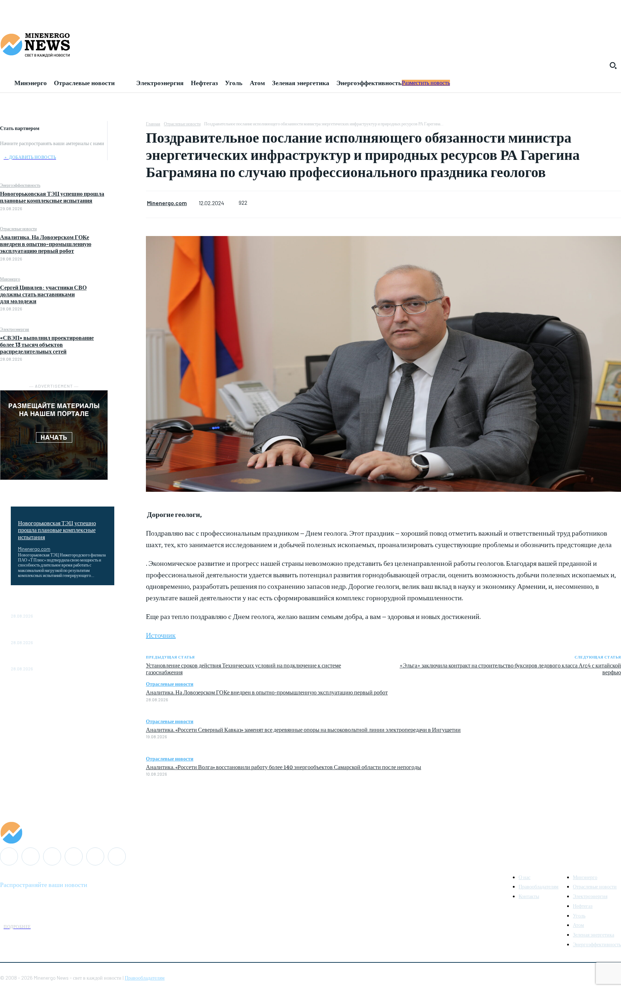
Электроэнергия (14, 329)
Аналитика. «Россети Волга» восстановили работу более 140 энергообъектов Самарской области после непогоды (283, 766)
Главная (153, 123)
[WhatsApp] (127, 179)
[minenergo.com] (310, 44)
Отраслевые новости (18, 228)
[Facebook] (127, 128)
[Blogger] (9, 856)
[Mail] (31, 856)
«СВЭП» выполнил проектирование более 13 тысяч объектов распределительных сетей (47, 344)
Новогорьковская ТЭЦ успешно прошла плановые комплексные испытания (52, 197)
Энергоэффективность (20, 185)
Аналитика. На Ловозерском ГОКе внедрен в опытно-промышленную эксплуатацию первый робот (45, 244)
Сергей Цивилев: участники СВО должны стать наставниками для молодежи (43, 294)
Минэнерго (10, 278)
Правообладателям (145, 978)
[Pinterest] (127, 162)
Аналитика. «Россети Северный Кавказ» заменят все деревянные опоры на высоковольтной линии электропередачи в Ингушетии (303, 729)
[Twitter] (127, 145)
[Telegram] (74, 856)
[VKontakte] (95, 856)
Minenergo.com (34, 549)
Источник (161, 634)
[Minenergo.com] (310, 833)
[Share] (52, 856)
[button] (613, 65)
